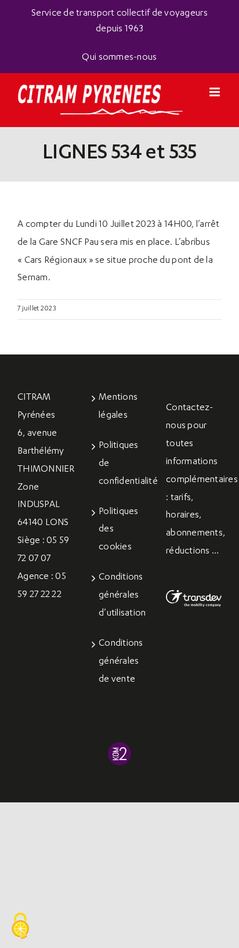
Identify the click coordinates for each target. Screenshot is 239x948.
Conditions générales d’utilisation (120, 596)
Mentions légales (118, 407)
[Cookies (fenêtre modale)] (20, 926)
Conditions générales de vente (120, 662)
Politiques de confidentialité (120, 464)
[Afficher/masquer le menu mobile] (215, 92)
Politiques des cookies (119, 530)
